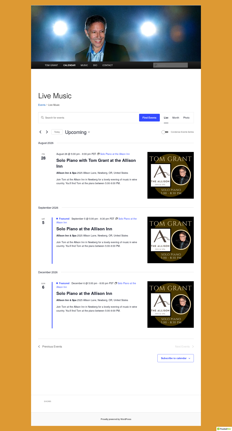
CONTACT (107, 65)
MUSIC (84, 65)
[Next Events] (47, 132)
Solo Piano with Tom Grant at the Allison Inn (96, 163)
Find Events (149, 117)
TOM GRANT (51, 65)
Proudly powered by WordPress (116, 419)
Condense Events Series (182, 131)
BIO (95, 65)
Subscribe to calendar (173, 358)
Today (57, 131)
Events (42, 104)
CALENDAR (69, 65)
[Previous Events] (40, 132)
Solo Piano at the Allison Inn (84, 229)
